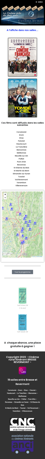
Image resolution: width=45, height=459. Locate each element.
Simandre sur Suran (21, 402)
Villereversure (27, 411)
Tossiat (22, 408)
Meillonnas (22, 396)
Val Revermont (32, 408)
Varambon (16, 411)
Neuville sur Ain (14, 399)
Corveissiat (21, 132)
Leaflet (33, 256)
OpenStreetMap (39, 256)
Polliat (24, 399)
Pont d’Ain (31, 399)
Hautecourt (21, 144)
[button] (26, 222)
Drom (21, 135)
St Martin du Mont (11, 408)
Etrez (21, 138)
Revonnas (8, 402)
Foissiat (21, 141)
